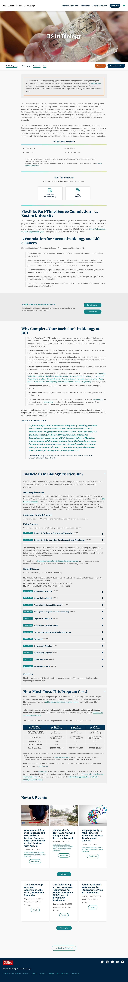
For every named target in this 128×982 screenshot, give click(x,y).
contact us (42, 771)
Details (35, 910)
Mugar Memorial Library (36, 379)
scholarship (48, 402)
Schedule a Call (92, 305)
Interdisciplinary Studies (36, 852)
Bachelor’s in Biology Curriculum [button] (53, 474)
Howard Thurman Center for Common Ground (65, 379)
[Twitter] (118, 962)
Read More (35, 861)
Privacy (42, 974)
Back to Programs (11, 66)
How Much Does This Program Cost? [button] (55, 691)
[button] (64, 534)
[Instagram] (108, 962)
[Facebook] (103, 962)
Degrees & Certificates (70, 6)
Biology (26, 852)
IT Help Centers (98, 376)
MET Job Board (62, 974)
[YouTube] (123, 962)
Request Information (116, 66)
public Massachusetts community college (61, 702)
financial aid (98, 399)
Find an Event (92, 312)
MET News (27, 854)
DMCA (34, 974)
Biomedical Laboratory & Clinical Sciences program (57, 561)
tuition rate (43, 766)
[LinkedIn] (113, 962)
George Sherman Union (94, 379)
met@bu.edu (96, 83)
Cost (44, 66)
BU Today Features (59, 845)
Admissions (85, 6)
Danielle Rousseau (64, 847)
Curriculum (36, 66)
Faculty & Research (100, 6)
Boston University (8, 963)
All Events (64, 928)
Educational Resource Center (56, 376)
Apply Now (115, 6)
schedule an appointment (62, 757)
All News (64, 874)
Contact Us (75, 974)
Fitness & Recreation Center (80, 376)
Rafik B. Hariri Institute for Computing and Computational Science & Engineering (59, 382)
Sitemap (51, 974)
